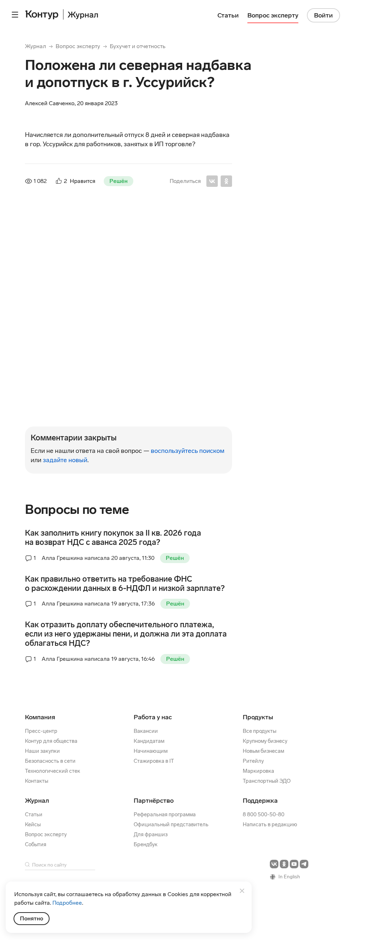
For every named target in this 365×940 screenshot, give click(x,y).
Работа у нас (153, 717)
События (35, 844)
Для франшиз (151, 834)
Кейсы (33, 824)
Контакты (36, 781)
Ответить (70, 407)
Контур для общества (51, 741)
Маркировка (258, 771)
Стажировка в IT (154, 761)
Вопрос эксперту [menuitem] (272, 15)
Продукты (258, 717)
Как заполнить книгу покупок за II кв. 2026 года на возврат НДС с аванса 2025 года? (113, 537)
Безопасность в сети (50, 761)
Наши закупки (42, 751)
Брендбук (146, 844)
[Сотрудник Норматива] (40, 245)
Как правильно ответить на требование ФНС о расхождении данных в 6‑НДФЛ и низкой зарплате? (125, 583)
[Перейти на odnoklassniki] (284, 864)
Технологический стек (52, 771)
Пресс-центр (41, 731)
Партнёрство (154, 800)
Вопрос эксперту (78, 46)
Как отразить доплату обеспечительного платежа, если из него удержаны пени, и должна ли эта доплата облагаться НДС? (126, 634)
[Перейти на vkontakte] (274, 864)
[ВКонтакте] (212, 181)
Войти (323, 15)
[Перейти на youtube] (294, 864)
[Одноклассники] (226, 181)
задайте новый (65, 460)
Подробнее (67, 902)
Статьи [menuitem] (228, 15)
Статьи (33, 814)
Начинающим (151, 751)
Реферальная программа (165, 814)
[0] (50, 407)
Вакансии (146, 731)
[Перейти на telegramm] (304, 864)
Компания (40, 717)
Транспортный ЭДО (267, 781)
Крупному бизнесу (265, 741)
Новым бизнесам (263, 751)
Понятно (31, 918)
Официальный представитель (171, 824)
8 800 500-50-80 (263, 814)
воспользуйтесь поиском (188, 451)
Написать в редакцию (270, 824)
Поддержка (260, 800)
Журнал (35, 46)
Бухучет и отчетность (137, 46)
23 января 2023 (145, 234)
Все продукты (259, 731)
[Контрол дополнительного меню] (15, 14)
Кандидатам (149, 741)
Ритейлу (253, 761)
